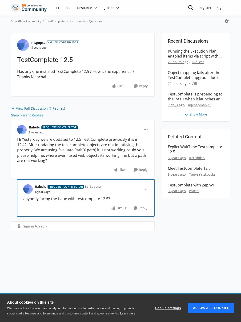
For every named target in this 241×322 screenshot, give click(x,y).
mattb (194, 191)
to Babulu (93, 186)
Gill (194, 83)
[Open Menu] (226, 21)
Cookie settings (168, 308)
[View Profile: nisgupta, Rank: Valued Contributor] (23, 45)
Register (205, 7)
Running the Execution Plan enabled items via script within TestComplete (195, 54)
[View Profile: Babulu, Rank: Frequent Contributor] (22, 129)
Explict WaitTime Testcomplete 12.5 (195, 149)
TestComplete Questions (86, 21)
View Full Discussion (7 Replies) (40, 108)
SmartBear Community (26, 21)
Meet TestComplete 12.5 (189, 168)
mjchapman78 (199, 105)
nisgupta (38, 42)
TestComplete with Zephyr (191, 185)
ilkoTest (198, 62)
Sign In (222, 7)
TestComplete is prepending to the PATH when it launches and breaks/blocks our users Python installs (195, 97)
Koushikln (197, 158)
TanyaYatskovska (202, 174)
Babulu (34, 127)
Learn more (127, 313)
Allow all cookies (211, 308)
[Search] (191, 8)
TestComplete (55, 21)
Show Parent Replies (27, 115)
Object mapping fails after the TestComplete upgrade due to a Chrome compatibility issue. (194, 75)
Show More (198, 114)
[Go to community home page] (29, 8)
